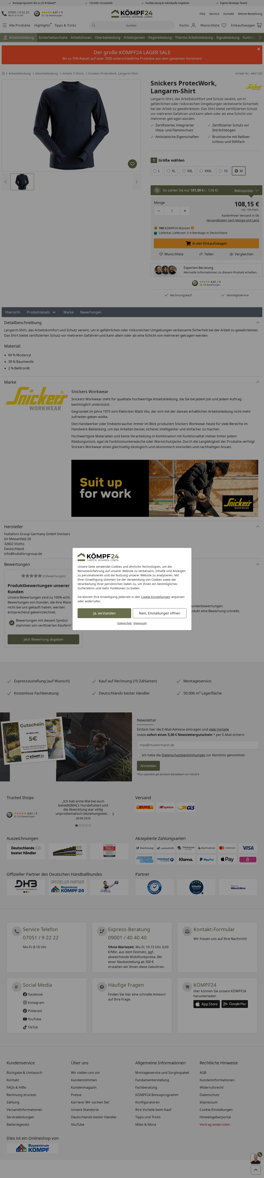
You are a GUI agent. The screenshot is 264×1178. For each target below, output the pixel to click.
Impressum (140, 623)
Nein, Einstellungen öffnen (159, 613)
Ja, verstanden (104, 613)
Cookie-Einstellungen (155, 597)
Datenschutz (124, 623)
